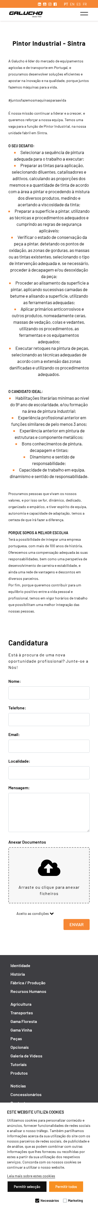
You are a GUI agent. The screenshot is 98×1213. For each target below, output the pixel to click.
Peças (16, 1038)
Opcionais (19, 1047)
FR (85, 4)
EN (72, 4)
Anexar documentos (27, 841)
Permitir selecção (27, 1187)
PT (66, 4)
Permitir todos (66, 1187)
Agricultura (20, 1004)
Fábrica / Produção (27, 982)
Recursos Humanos (28, 991)
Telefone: (17, 707)
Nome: (14, 681)
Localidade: (19, 760)
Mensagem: (19, 787)
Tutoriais (18, 1064)
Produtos (19, 1072)
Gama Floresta (23, 1021)
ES (79, 4)
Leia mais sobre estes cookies (31, 1176)
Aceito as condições (31, 913)
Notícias (18, 1085)
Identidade (20, 965)
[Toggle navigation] (84, 13)
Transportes (21, 1012)
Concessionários (26, 1094)
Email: (14, 734)
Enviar (77, 924)
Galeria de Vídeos (26, 1055)
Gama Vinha (21, 1029)
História (17, 973)
